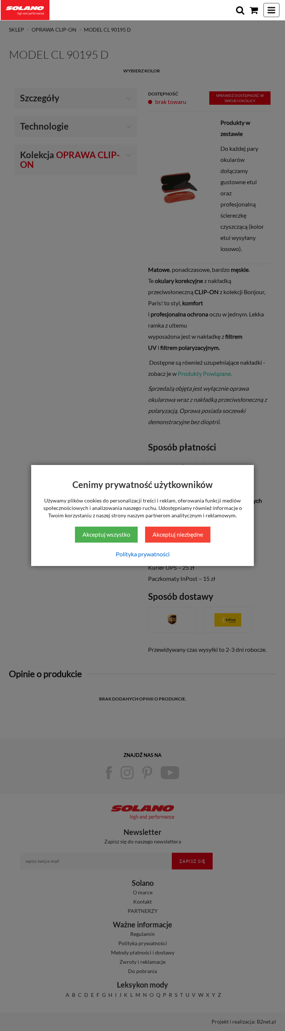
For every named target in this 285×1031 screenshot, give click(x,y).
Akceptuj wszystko (106, 534)
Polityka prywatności (143, 553)
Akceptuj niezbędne (178, 534)
